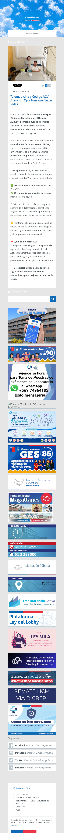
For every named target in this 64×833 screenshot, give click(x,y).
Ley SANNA (20, 806)
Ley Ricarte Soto (22, 794)
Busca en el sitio (18, 292)
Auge (18, 810)
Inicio (11, 42)
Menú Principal (32, 33)
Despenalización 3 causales (27, 797)
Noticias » (22, 42)
